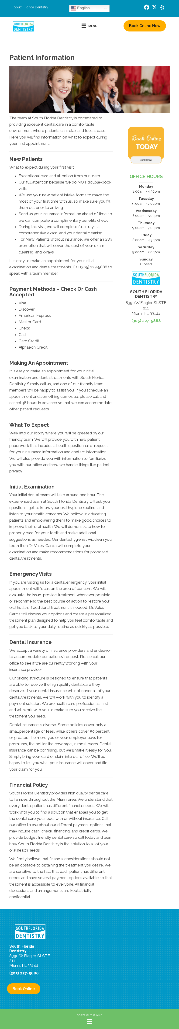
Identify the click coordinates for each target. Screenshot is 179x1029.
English (83, 8)
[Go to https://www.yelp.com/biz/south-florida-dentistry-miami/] (162, 8)
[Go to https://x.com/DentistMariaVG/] (154, 8)
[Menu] (89, 1021)
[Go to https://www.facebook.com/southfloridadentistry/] (146, 8)
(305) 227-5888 (146, 320)
